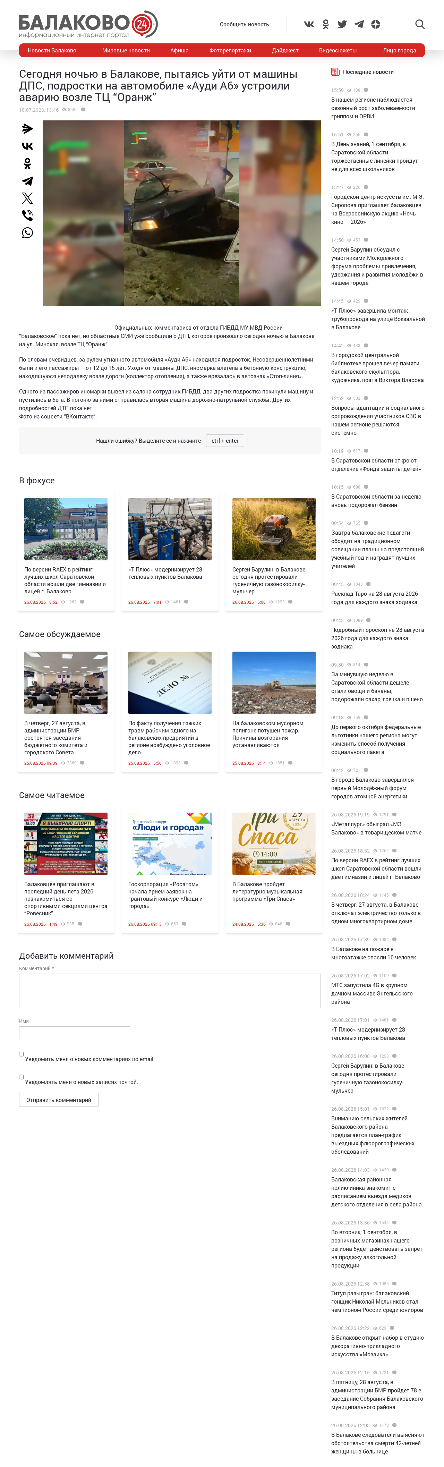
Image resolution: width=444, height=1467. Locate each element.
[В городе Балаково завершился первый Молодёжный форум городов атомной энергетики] (365, 770)
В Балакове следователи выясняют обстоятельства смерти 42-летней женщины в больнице (378, 1443)
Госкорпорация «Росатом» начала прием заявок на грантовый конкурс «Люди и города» (165, 894)
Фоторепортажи (230, 50)
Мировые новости (126, 50)
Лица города (399, 50)
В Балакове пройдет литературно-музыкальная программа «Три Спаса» (267, 891)
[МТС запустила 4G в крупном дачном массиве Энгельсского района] (393, 976)
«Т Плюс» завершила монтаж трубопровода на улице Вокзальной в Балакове (378, 319)
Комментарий (36, 968)
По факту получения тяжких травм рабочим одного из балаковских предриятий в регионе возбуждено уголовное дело (169, 737)
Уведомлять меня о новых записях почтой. (81, 1081)
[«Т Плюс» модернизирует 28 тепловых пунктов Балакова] (170, 529)
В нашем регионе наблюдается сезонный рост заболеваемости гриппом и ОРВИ (373, 108)
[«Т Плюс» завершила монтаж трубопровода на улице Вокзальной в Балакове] (365, 301)
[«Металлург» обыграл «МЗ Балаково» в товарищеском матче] (393, 815)
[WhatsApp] (31, 232)
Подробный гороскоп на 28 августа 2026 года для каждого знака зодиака (377, 638)
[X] (30, 198)
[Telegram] (30, 180)
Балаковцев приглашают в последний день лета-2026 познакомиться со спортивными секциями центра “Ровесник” (66, 898)
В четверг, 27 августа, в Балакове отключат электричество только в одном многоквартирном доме (376, 913)
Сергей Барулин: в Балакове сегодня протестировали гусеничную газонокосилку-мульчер (268, 580)
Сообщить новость (244, 24)
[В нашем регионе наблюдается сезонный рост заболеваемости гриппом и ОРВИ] (365, 90)
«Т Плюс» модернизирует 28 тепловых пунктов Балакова (165, 573)
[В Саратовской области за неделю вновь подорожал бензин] (365, 487)
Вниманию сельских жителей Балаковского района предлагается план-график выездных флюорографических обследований (373, 1134)
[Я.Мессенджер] (30, 128)
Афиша (179, 50)
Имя (24, 1021)
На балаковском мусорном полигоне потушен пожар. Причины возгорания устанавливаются (268, 733)
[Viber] (30, 215)
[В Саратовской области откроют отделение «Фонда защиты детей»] (365, 451)
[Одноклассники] (30, 163)
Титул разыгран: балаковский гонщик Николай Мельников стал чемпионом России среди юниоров (377, 1301)
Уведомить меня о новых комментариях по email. (90, 1058)
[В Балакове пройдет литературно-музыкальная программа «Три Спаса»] (274, 844)
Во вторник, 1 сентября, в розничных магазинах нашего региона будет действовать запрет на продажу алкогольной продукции (376, 1248)
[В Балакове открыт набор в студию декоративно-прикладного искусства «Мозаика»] (391, 1328)
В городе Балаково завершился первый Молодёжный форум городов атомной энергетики (372, 788)
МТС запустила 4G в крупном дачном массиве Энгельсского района (372, 993)
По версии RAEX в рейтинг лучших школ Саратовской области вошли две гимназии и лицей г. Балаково (65, 580)
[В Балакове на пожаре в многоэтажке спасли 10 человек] (393, 940)
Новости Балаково (52, 50)
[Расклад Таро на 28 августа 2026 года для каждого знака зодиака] (367, 584)
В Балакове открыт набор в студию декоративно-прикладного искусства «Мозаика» (377, 1346)
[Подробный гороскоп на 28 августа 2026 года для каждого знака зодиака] (367, 620)
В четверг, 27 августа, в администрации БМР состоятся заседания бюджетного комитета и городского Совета (55, 737)
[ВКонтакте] (30, 146)
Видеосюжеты (338, 50)
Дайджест (285, 50)
